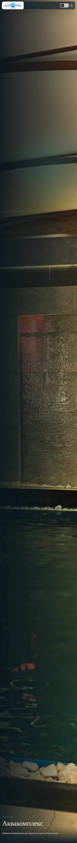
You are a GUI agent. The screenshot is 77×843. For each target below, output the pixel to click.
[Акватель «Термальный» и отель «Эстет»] (13, 5)
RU (62, 5)
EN (66, 5)
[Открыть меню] (71, 5)
